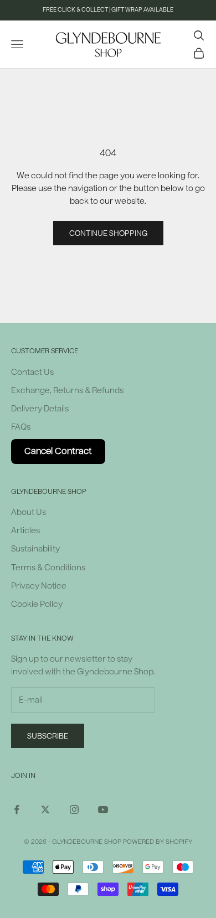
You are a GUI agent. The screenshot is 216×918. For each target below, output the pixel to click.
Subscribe (47, 736)
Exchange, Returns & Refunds (67, 390)
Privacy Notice (38, 586)
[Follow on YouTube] (103, 809)
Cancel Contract (58, 451)
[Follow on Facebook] (16, 809)
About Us (28, 512)
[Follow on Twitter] (45, 809)
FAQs (20, 427)
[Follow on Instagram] (74, 809)
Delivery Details (40, 409)
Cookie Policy (37, 604)
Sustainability (35, 549)
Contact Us (32, 372)
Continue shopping (108, 233)
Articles (25, 530)
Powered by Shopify (157, 841)
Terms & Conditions (48, 568)
